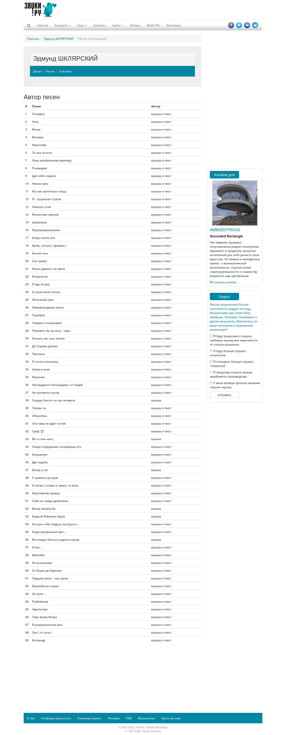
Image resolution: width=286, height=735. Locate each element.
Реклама (114, 718)
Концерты (61, 25)
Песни (50, 71)
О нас (31, 718)
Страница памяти (89, 718)
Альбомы (99, 25)
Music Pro (153, 25)
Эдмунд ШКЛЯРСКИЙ (58, 38)
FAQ (129, 718)
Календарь (173, 25)
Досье (37, 71)
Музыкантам (146, 718)
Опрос (224, 296)
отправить (224, 395)
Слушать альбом (224, 282)
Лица (81, 25)
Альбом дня (224, 174)
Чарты (116, 25)
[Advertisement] (143, 9)
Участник (65, 71)
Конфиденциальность (56, 718)
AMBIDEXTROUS (225, 229)
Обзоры (135, 25)
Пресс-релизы (171, 718)
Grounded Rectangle (226, 236)
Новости (42, 25)
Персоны (33, 38)
